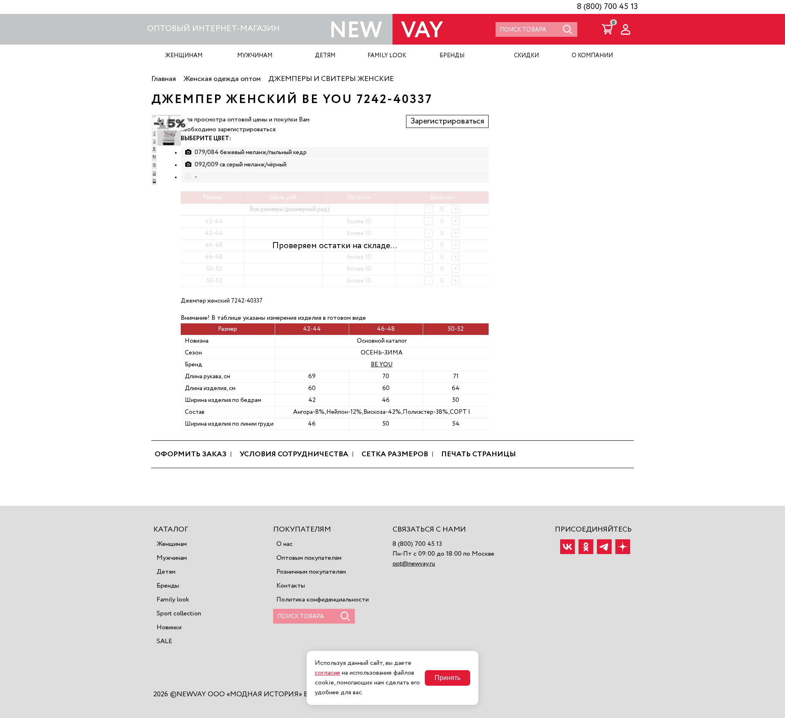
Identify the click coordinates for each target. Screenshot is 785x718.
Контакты (290, 586)
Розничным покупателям (311, 572)
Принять (447, 677)
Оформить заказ (191, 454)
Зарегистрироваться (447, 121)
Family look (173, 600)
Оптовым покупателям (308, 558)
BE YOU (381, 364)
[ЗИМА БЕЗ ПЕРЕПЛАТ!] (166, 134)
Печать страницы (478, 454)
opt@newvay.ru (413, 564)
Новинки (169, 627)
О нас (284, 544)
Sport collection (179, 613)
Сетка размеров (394, 454)
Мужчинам (172, 558)
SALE (164, 641)
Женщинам (172, 544)
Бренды (168, 586)
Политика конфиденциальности (322, 600)
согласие (327, 673)
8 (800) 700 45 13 (607, 7)
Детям (166, 572)
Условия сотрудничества (294, 454)
